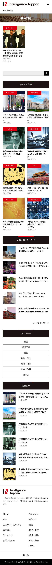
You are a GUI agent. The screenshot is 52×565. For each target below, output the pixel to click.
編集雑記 (7, 530)
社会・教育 (26, 369)
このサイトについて (12, 525)
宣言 (26, 342)
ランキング (8, 535)
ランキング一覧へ (40, 323)
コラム (26, 375)
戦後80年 (26, 347)
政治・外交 (26, 358)
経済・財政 (26, 364)
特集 (26, 353)
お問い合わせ (9, 540)
